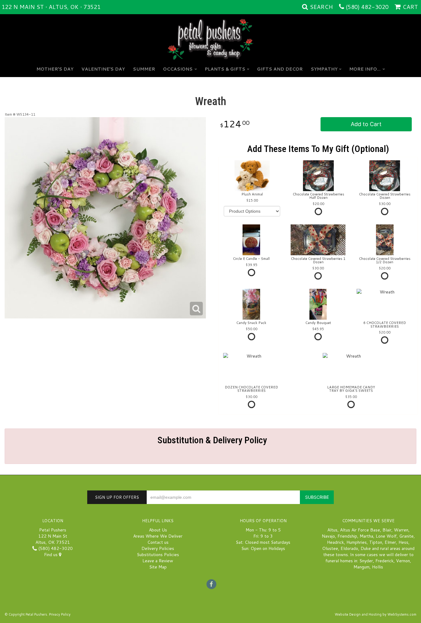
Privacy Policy (60, 614)
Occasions (178, 69)
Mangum (362, 567)
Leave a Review (157, 561)
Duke (366, 548)
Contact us (158, 542)
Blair (386, 530)
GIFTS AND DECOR (280, 69)
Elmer (390, 542)
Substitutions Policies (158, 554)
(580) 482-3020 (367, 7)
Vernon (403, 561)
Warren (401, 530)
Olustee (330, 548)
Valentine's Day (103, 69)
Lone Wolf (386, 536)
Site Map (158, 567)
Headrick (335, 542)
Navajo (328, 536)
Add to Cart (366, 124)
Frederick (384, 561)
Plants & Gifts (225, 69)
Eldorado (349, 548)
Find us (51, 554)
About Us (158, 530)
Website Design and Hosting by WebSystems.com (375, 614)
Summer (144, 69)
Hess (403, 542)
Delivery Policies (157, 548)
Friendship (347, 536)
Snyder (366, 561)
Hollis (377, 567)
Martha (366, 536)
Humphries (356, 542)
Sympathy (324, 69)
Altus (332, 530)
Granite (406, 536)
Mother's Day (54, 69)
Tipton (375, 542)
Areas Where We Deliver (157, 536)
